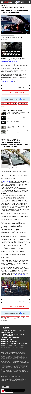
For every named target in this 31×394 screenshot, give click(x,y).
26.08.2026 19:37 (5, 139)
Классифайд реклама (21, 343)
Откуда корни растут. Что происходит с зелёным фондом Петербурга (14, 286)
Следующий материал (15, 390)
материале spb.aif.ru (20, 274)
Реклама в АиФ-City (7, 343)
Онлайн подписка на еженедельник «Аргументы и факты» (12, 335)
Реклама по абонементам (9, 341)
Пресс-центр (21, 330)
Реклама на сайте (6, 339)
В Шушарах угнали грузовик (13, 121)
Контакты (4, 337)
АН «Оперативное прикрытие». (11, 60)
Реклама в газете (14, 337)
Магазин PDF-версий (7, 332)
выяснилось (6, 181)
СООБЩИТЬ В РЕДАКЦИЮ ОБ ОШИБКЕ (12, 348)
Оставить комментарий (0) (15, 92)
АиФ (11, 168)
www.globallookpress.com (7, 35)
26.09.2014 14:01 (4, 6)
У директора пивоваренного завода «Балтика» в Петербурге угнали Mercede (18, 113)
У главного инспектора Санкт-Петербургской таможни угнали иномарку (17, 131)
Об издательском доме (8, 330)
